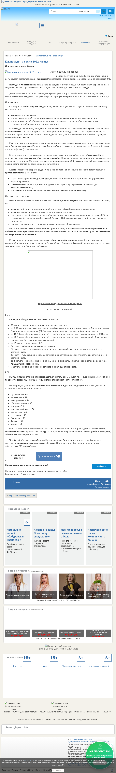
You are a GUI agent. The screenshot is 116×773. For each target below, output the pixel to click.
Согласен (58, 770)
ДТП (49, 42)
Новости (17, 56)
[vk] (58, 456)
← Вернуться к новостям (18, 456)
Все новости (13, 42)
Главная (8, 56)
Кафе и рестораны (67, 42)
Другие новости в (46, 456)
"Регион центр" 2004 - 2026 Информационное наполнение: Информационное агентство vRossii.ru (88, 741)
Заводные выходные (31, 42)
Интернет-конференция (104, 42)
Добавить (101, 466)
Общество (85, 42)
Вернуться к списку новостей (22, 495)
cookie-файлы (29, 760)
